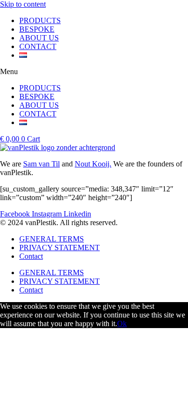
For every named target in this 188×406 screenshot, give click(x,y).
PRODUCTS (40, 20)
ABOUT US (39, 38)
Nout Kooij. (93, 164)
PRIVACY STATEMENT (59, 247)
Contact (31, 256)
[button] (94, 71)
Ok (122, 323)
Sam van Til (41, 164)
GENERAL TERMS (51, 239)
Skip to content (23, 4)
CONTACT (37, 46)
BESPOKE (36, 29)
